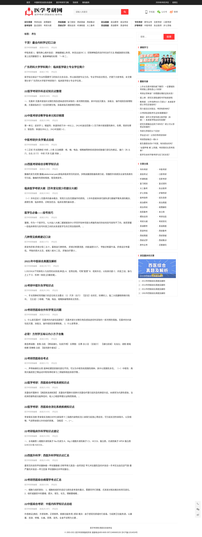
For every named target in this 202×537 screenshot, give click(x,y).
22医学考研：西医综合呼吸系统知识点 (46, 382)
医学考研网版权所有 (83, 532)
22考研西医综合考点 (36, 358)
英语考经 (124, 25)
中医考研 (148, 25)
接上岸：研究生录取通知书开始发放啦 (156, 98)
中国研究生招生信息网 (43, 2)
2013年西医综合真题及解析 (153, 281)
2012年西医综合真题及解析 (153, 289)
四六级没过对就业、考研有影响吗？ (155, 109)
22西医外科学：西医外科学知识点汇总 (46, 455)
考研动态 (38, 22)
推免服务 (85, 2)
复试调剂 (38, 25)
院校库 (75, 2)
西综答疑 (81, 22)
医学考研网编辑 (30, 48)
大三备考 (91, 25)
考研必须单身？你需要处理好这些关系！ (157, 93)
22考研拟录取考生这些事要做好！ (154, 113)
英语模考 (114, 25)
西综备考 (163, 231)
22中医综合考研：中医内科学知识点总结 (48, 504)
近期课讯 (163, 245)
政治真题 (105, 22)
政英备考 (144, 212)
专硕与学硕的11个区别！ (150, 131)
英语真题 (105, 25)
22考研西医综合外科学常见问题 (42, 309)
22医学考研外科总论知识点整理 (42, 91)
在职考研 (158, 22)
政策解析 (47, 22)
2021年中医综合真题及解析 (40, 261)
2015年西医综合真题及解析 (151, 276)
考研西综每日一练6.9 (149, 139)
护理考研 (138, 25)
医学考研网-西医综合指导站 (101, 528)
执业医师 (158, 25)
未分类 (162, 212)
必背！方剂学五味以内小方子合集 (44, 334)
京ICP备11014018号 (129, 532)
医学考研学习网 (62, 2)
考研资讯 (163, 221)
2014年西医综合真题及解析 (153, 285)
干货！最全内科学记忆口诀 (40, 42)
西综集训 (91, 22)
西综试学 (62, 25)
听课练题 (81, 25)
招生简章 (28, 22)
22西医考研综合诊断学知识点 (41, 164)
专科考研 (138, 22)
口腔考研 (167, 22)
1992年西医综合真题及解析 (153, 293)
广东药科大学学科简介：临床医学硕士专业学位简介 (54, 67)
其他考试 (144, 174)
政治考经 (124, 22)
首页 (28, 2)
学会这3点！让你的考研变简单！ (154, 135)
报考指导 (28, 25)
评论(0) (54, 48)
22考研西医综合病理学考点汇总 (42, 479)
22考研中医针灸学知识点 (39, 285)
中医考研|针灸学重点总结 (39, 139)
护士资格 (167, 25)
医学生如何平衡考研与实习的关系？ (155, 155)
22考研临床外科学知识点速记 (41, 431)
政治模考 (114, 22)
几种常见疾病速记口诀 (37, 237)
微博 (176, 12)
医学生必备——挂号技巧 (38, 212)
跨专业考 (148, 22)
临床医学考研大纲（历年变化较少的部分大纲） (51, 188)
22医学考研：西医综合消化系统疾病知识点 (49, 406)
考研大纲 (47, 25)
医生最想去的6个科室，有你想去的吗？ (157, 143)
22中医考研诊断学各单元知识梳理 (44, 115)
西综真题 (62, 22)
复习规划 (71, 22)
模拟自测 (71, 25)
